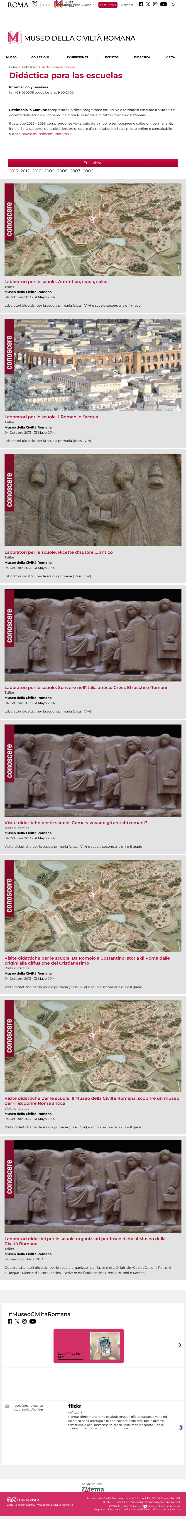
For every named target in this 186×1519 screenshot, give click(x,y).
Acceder (127, 5)
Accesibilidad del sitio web (149, 1509)
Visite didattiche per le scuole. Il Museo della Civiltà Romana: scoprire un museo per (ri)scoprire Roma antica (92, 1101)
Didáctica (142, 57)
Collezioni (40, 57)
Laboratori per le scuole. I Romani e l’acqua (51, 416)
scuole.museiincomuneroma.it (47, 134)
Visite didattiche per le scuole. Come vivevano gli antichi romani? (76, 822)
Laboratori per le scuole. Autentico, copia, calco (56, 281)
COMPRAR (108, 5)
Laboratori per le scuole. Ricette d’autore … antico (59, 552)
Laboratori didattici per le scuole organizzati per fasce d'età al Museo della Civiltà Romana (85, 1241)
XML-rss (175, 1509)
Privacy (152, 1506)
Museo (11, 57)
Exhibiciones (77, 57)
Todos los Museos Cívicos (73, 5)
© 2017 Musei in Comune (125, 1506)
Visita (170, 57)
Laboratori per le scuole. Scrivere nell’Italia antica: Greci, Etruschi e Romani (86, 687)
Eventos (112, 57)
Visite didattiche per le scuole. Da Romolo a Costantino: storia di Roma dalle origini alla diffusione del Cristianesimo (87, 961)
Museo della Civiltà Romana (79, 38)
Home (13, 67)
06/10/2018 (117, 1421)
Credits (125, 1509)
